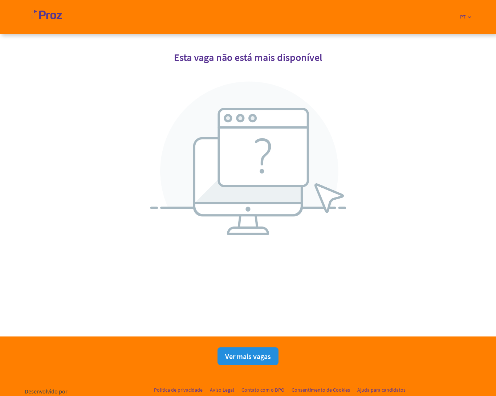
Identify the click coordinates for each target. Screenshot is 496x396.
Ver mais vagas (248, 356)
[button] (465, 17)
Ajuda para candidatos (381, 390)
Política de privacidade (178, 390)
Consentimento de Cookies (321, 390)
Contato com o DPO (262, 390)
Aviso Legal (222, 390)
